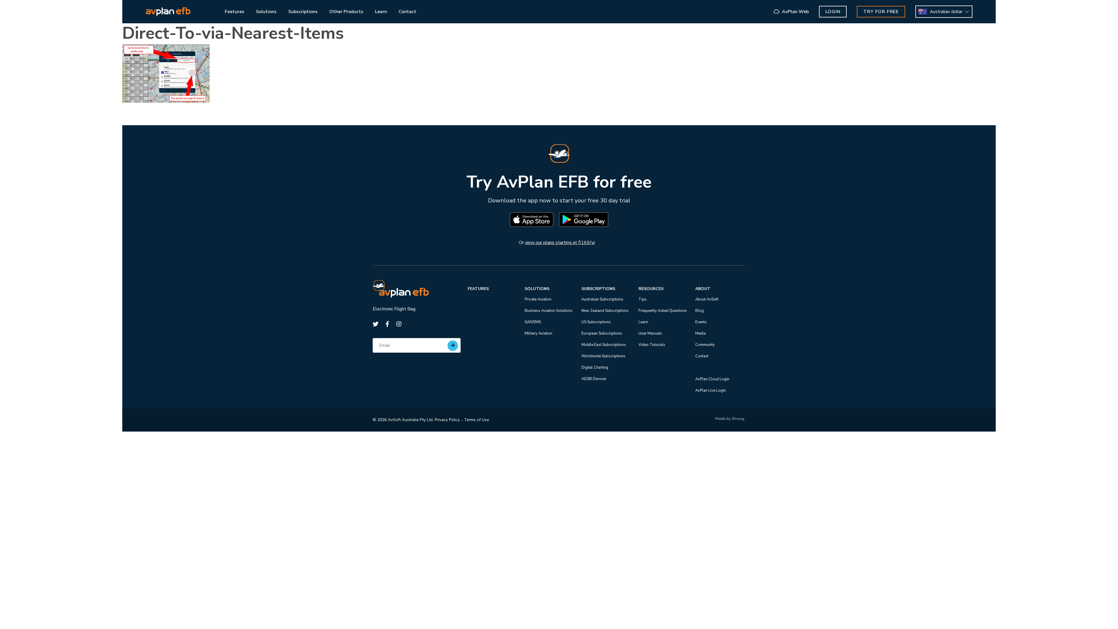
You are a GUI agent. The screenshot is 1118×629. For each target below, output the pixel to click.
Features (478, 288)
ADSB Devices (593, 378)
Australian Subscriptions (602, 299)
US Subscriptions (596, 322)
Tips (642, 299)
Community (705, 344)
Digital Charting (594, 367)
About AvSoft (706, 299)
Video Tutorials (651, 344)
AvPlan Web (795, 11)
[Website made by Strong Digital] (730, 419)
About (702, 288)
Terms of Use (476, 420)
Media (700, 333)
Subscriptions (598, 288)
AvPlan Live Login (710, 390)
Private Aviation (538, 299)
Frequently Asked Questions (662, 310)
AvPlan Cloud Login (712, 379)
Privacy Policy (447, 420)
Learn (643, 322)
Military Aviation (538, 333)
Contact (701, 356)
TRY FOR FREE (881, 11)
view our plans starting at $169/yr (560, 242)
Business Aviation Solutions (548, 310)
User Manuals (650, 333)
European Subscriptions (601, 333)
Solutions (537, 288)
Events (701, 322)
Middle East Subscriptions (603, 344)
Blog (699, 310)
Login (832, 11)
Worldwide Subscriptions (603, 356)
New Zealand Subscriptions (605, 310)
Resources (651, 288)
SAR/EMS (533, 322)
